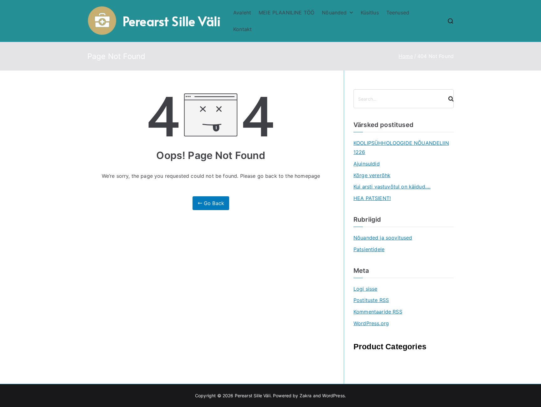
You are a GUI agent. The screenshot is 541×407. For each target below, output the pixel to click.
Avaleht (242, 12)
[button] (350, 12)
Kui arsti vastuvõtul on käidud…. (391, 186)
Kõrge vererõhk (371, 175)
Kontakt (242, 29)
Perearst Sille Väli (172, 20)
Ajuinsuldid (366, 164)
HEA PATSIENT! (372, 198)
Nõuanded (334, 12)
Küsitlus (370, 12)
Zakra (306, 395)
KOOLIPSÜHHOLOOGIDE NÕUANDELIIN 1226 (401, 147)
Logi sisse (365, 289)
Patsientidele (368, 249)
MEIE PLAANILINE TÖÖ (286, 12)
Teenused (397, 12)
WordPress (333, 395)
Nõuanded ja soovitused (382, 238)
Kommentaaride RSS (377, 312)
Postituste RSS (371, 300)
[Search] (448, 99)
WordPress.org (371, 323)
